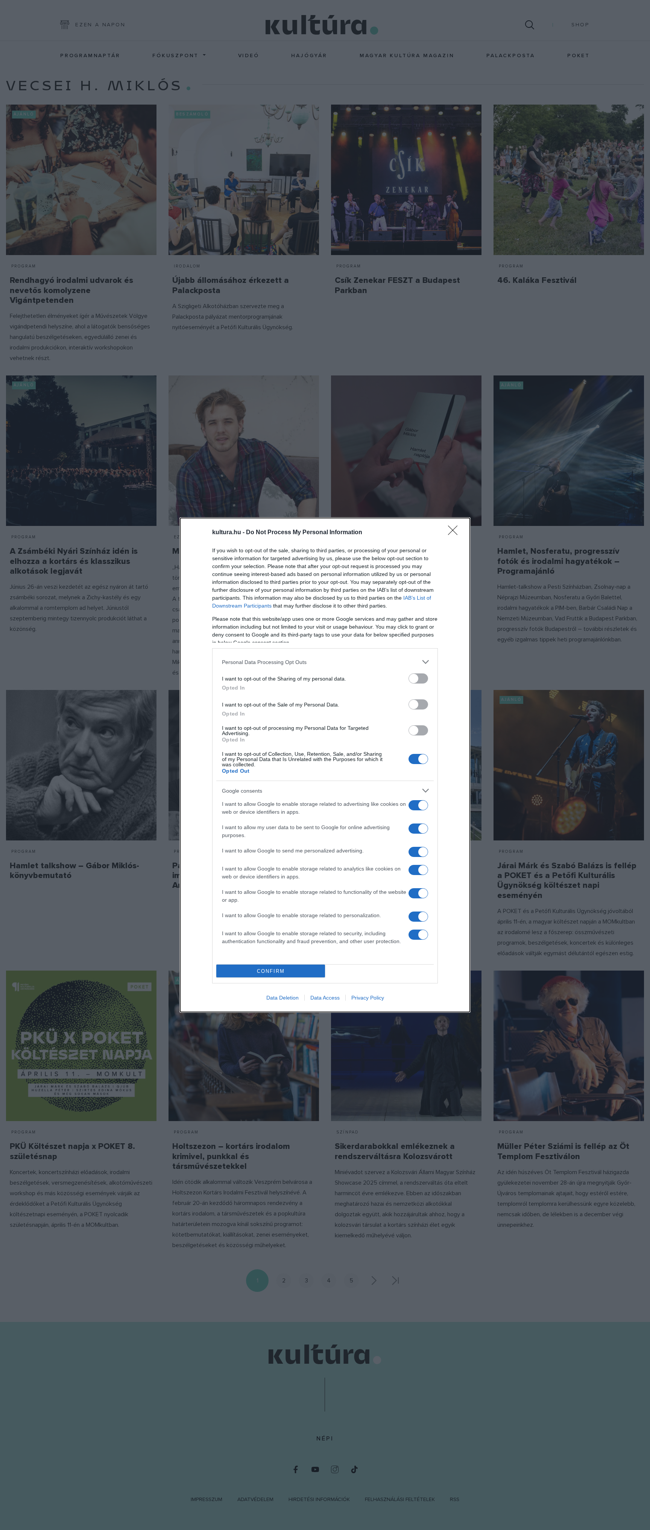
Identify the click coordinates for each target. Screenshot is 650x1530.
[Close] (455, 533)
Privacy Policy (367, 998)
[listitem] (325, 662)
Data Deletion (282, 998)
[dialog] (325, 765)
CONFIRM (271, 971)
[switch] (418, 678)
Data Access (325, 998)
